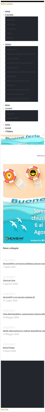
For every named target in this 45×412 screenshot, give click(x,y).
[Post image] (9, 260)
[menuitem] (11, 131)
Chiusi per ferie (9, 280)
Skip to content (7, 4)
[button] (19, 7)
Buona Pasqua (8, 348)
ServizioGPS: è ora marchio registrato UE (19, 297)
